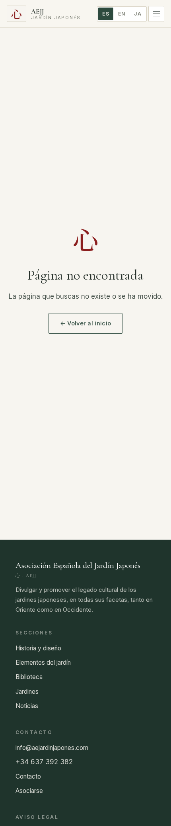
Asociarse (29, 791)
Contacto (28, 776)
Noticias (27, 706)
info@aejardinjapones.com (52, 748)
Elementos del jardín (43, 662)
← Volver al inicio (85, 323)
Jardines (27, 691)
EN (121, 14)
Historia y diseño (38, 648)
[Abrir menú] (156, 14)
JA (137, 14)
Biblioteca (29, 677)
